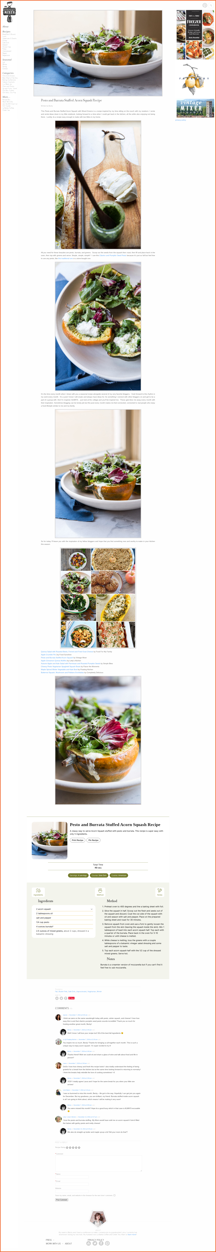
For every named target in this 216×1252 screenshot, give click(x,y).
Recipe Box (6, 100)
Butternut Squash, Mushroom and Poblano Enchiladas (62, 672)
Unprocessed (6, 51)
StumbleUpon (57, 998)
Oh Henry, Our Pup (9, 92)
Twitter (61, 998)
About (68, 1244)
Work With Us (53, 1244)
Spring (4, 66)
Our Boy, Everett (8, 90)
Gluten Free (6, 47)
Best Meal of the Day (10, 78)
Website (58, 1188)
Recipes (6, 31)
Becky (69, 1030)
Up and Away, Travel (9, 88)
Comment (59, 1154)
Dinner (4, 40)
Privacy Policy (96, 1240)
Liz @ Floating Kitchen (69, 1039)
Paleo (4, 49)
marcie (65, 1015)
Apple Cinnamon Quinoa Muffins (54, 661)
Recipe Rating (60, 1147)
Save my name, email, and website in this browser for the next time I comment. (84, 1195)
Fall (3, 62)
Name (57, 1174)
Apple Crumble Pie (48, 655)
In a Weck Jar (7, 84)
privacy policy (180, 120)
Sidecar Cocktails (8, 82)
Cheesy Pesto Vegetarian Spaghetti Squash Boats (60, 666)
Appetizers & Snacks (9, 38)
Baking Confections (9, 80)
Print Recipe (77, 840)
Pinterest (204, 5)
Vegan (4, 53)
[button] (91, 909)
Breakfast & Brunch (9, 34)
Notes (159, 895)
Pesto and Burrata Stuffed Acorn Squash (57, 658)
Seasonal (7, 59)
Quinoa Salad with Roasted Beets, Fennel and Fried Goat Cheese (67, 652)
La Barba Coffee (8, 108)
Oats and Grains (8, 86)
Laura (64, 1063)
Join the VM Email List (9, 104)
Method (100, 895)
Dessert (5, 45)
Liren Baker (66, 1090)
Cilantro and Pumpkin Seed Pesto (112, 255)
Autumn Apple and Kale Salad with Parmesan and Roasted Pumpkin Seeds (70, 663)
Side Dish (5, 43)
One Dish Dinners (8, 76)
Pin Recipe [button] (93, 840)
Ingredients (38, 895)
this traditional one (65, 258)
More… (6, 96)
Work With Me (7, 102)
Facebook (65, 998)
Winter (4, 64)
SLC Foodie (6, 106)
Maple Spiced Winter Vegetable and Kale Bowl (59, 669)
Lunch (4, 36)
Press (49, 1240)
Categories (8, 73)
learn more (132, 1235)
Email (57, 1181)
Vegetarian (6, 55)
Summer (5, 69)
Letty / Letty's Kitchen (69, 1117)
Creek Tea (6, 110)
